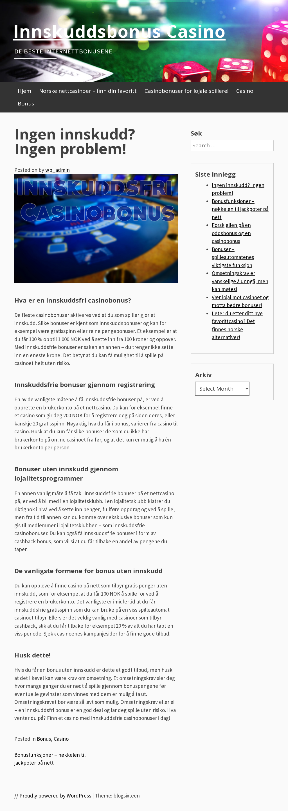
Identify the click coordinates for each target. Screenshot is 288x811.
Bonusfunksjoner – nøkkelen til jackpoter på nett (240, 209)
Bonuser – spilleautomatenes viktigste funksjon (233, 257)
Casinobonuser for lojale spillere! (186, 90)
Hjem (24, 90)
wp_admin (57, 169)
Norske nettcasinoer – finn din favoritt (88, 90)
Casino (244, 90)
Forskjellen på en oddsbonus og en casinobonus (231, 233)
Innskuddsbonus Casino (119, 31)
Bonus (26, 103)
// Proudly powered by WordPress (52, 795)
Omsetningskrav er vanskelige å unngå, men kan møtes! (240, 281)
